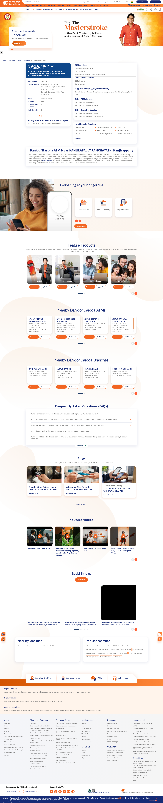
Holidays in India (61, 735)
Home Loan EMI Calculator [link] (31, 710)
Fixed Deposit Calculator (114, 755)
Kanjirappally (27, 60)
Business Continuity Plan (63, 755)
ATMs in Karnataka (105, 656)
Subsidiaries (142, 2)
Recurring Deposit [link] (74, 692)
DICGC (110, 792)
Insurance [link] (58, 9)
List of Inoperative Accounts (141, 739)
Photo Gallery (86, 731)
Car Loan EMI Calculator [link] (57, 710)
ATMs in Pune (114, 649)
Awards (84, 723)
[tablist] (81, 699)
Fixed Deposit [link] (64, 692)
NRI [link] (41, 5)
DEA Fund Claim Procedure (64, 752)
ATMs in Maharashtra (135, 653)
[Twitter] (64, 791)
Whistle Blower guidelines (140, 772)
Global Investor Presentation (38, 769)
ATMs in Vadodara (91, 649)
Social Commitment (10, 744)
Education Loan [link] (26, 692)
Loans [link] (38, 9)
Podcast (84, 736)
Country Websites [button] (29, 791)
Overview (7, 723)
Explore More (81, 226)
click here (121, 798)
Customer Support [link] (135, 5)
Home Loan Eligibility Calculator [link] (91, 710)
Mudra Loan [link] (44, 692)
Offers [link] (96, 9)
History (6, 726)
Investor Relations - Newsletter (39, 756)
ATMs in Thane (103, 649)
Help (134, 780)
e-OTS (135, 726)
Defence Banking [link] (89, 5)
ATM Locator (12, 60)
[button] (147, 9)
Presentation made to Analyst (38, 753)
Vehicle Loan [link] (36, 692)
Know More (18, 43)
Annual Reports (34, 748)
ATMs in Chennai (126, 649)
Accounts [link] (28, 9)
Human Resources (9, 752)
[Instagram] (55, 791)
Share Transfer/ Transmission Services (41, 735)
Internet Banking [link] (35, 701)
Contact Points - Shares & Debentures (41, 733)
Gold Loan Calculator (113, 758)
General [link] (27, 5)
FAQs (109, 739)
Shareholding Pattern (36, 761)
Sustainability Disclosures (37, 745)
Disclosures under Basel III (38, 766)
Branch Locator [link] (57, 701)
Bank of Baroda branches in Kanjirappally (89, 116)
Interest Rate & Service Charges (116, 731)
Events (84, 726)
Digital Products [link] (71, 9)
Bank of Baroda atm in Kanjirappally (87, 105)
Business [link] (36, 1)
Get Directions (33, 116)
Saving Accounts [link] (54, 692)
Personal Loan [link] (8, 692)
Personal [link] (28, 1)
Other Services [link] (85, 9)
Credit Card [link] (15, 701)
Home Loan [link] (17, 692)
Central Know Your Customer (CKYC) (67, 745)
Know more (34, 287)
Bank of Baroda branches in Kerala (86, 113)
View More (80, 445)
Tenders (109, 734)
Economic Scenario (113, 728)
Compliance (7, 731)
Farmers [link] (99, 5)
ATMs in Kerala (122, 653)
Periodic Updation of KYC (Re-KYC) (143, 728)
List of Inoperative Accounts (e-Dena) (144, 742)
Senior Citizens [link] (78, 5)
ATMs (83, 752)
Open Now (128, 287)
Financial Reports (35, 750)
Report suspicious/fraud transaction (66, 726)
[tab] (81, 688)
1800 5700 (45, 84)
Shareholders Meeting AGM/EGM (40, 726)
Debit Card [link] (7, 701)
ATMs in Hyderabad (92, 656)
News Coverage (86, 728)
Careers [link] (158, 5)
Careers (6, 755)
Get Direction (45, 337)
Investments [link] (47, 9)
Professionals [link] (61, 5)
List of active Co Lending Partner (143, 723)
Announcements (86, 742)
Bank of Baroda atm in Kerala (84, 102)
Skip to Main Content (88, 2)
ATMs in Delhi (101, 653)
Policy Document (35, 763)
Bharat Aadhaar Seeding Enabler (143, 770)
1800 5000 (54, 84)
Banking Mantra (112, 723)
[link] (140, 9)
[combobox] (159, 634)
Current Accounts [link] (86, 692)
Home (4, 60)
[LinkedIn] (60, 791)
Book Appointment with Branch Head (67, 763)
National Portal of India (140, 775)
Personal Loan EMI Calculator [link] (13, 710)
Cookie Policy (5, 798)
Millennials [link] (35, 5)
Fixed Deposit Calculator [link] (73, 710)
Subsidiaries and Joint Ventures (13, 747)
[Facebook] (51, 791)
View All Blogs (80, 504)
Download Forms (112, 736)
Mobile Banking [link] (24, 701)
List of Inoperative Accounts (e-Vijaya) (144, 744)
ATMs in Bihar (112, 653)
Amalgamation (8, 739)
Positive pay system (62, 757)
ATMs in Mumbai (126, 646)
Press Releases (86, 739)
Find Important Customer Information (67, 723)
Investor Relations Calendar (38, 758)
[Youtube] (68, 791)
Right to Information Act (63, 742)
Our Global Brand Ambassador (13, 736)
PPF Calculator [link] (44, 710)
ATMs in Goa (117, 656)
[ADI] (3, 639)
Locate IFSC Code (113, 646)
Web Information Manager (141, 778)
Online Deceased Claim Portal (142, 734)
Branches (84, 750)
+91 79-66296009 (48, 90)
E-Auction (110, 726)
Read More (78, 138)
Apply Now (45, 287)
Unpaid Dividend (35, 738)
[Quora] (73, 791)
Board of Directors (9, 734)
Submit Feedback (61, 760)
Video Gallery (86, 734)
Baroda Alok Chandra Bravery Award (15, 749)
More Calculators (112, 760)
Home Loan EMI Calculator (115, 752)
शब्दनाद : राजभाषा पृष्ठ (112, 742)
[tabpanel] (39, 272)
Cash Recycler (86, 755)
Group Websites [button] (11, 791)
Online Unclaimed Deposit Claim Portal (144, 736)
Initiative (6, 728)
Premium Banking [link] (49, 5)
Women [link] (69, 5)
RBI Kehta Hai (60, 728)
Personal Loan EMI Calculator (116, 750)
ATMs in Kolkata (138, 649)
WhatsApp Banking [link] (46, 701)
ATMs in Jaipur (90, 653)
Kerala (19, 60)
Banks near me (101, 646)
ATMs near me (90, 646)
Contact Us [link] (148, 5)
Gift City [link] (105, 5)
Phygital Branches (87, 758)
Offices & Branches (10, 742)
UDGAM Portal (137, 731)
